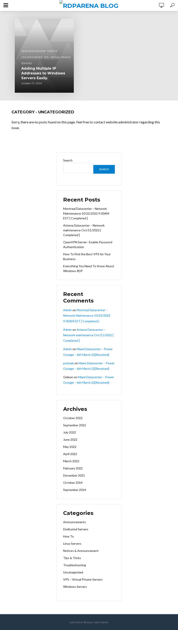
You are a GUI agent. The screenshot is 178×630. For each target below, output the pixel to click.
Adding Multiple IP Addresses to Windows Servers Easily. (43, 73)
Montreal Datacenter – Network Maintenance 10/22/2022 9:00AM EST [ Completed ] (86, 213)
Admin (67, 310)
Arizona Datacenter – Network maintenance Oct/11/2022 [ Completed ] (84, 230)
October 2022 (72, 418)
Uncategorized (32, 57)
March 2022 (71, 461)
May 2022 (69, 447)
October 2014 (72, 482)
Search (68, 160)
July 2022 (69, 432)
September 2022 (74, 425)
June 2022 (70, 439)
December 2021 (74, 475)
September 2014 (74, 490)
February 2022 (73, 468)
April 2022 (70, 454)
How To (52, 51)
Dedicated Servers (33, 51)
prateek (68, 363)
